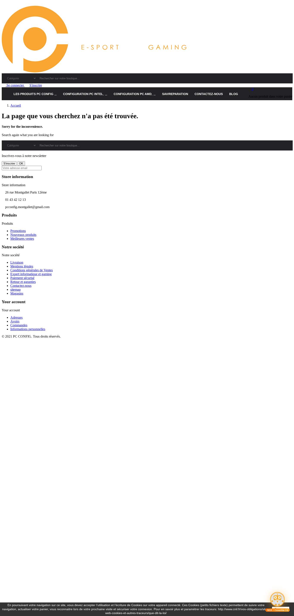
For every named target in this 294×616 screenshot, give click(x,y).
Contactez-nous (20, 285)
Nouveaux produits (23, 235)
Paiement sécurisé (22, 278)
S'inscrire (35, 85)
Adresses (16, 317)
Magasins (16, 293)
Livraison (16, 262)
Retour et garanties (23, 282)
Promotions (18, 231)
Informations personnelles (27, 329)
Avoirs (14, 321)
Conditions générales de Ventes (31, 270)
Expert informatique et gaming (31, 274)
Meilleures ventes (22, 238)
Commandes (18, 325)
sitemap (15, 289)
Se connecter (15, 85)
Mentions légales (21, 266)
